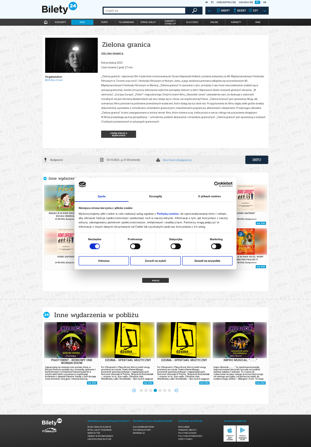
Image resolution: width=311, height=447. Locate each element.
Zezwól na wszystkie (207, 260)
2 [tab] (146, 390)
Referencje (139, 433)
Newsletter (93, 433)
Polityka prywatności (190, 436)
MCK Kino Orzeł (53, 80)
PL (257, 2)
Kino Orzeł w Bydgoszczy (177, 160)
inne (257, 22)
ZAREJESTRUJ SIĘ (226, 2)
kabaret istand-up (170, 22)
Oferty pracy (185, 439)
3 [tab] (151, 390)
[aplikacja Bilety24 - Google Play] (242, 441)
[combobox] (144, 11)
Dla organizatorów (143, 427)
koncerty (60, 22)
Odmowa (103, 260)
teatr (104, 22)
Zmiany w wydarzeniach (100, 436)
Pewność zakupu (187, 430)
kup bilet (261, 223)
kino (82, 22)
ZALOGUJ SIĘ (246, 2)
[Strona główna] (59, 13)
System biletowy (142, 430)
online (214, 22)
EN (264, 2)
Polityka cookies (187, 433)
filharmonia (126, 22)
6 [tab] (165, 390)
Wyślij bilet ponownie (99, 430)
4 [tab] (155, 390)
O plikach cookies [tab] (209, 196)
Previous (134, 390)
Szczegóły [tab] (155, 196)
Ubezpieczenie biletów (99, 439)
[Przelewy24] (49, 433)
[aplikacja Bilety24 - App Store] (230, 441)
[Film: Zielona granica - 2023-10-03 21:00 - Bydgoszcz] (71, 55)
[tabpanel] (71, 354)
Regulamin (184, 427)
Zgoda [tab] (102, 196)
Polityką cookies (168, 213)
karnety (236, 22)
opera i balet (148, 22)
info (257, 160)
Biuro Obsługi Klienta (99, 427)
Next (176, 390)
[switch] (135, 246)
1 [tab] (141, 390)
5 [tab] (160, 390)
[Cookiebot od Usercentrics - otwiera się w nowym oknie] (217, 184)
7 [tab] (169, 390)
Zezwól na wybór (155, 260)
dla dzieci (192, 22)
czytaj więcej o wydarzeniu (118, 134)
